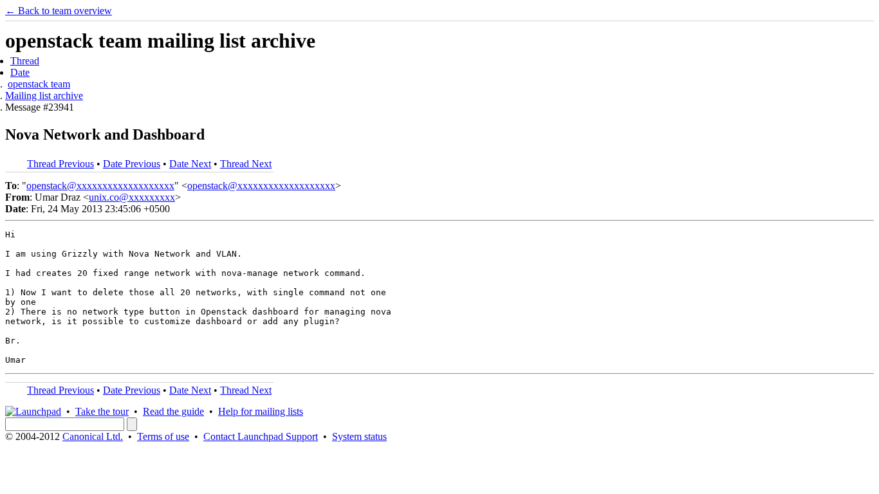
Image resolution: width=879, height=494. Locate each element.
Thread (24, 60)
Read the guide (173, 411)
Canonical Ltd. (92, 436)
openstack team (39, 83)
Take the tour (102, 411)
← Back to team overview (58, 10)
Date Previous (131, 163)
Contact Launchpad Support (260, 436)
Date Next (190, 163)
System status (359, 436)
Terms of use (163, 436)
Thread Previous (60, 163)
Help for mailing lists (260, 411)
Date (20, 72)
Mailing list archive (44, 95)
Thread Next (246, 163)
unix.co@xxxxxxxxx (132, 197)
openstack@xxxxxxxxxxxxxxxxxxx (100, 185)
